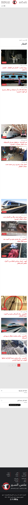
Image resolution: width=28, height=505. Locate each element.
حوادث (8, 472)
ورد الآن (24, 474)
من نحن (16, 494)
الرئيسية (24, 40)
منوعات (16, 474)
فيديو (25, 480)
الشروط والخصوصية (9, 494)
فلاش (17, 472)
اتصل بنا (20, 494)
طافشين (8, 474)
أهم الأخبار (16, 480)
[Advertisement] (14, 23)
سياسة (17, 475)
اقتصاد (8, 475)
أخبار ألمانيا (24, 478)
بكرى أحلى (16, 478)
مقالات (24, 481)
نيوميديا (16, 481)
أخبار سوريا (24, 475)
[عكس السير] (14, 2)
